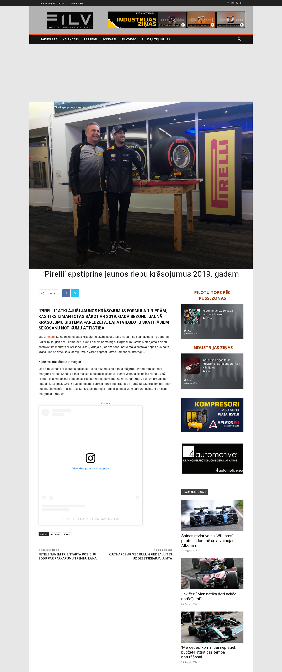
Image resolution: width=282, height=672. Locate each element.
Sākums (43, 107)
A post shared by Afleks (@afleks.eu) (91, 518)
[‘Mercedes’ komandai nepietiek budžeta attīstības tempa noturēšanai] (212, 627)
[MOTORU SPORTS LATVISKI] (70, 20)
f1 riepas (55, 534)
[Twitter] (237, 3)
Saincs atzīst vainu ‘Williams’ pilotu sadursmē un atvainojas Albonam (207, 541)
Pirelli (67, 534)
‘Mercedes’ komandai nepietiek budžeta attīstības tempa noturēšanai (208, 652)
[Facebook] (228, 3)
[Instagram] (232, 3)
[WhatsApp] (241, 3)
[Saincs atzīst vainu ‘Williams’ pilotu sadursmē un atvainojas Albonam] (212, 515)
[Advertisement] (141, 73)
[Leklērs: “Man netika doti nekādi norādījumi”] (212, 573)
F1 (50, 107)
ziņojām (49, 336)
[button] (239, 39)
